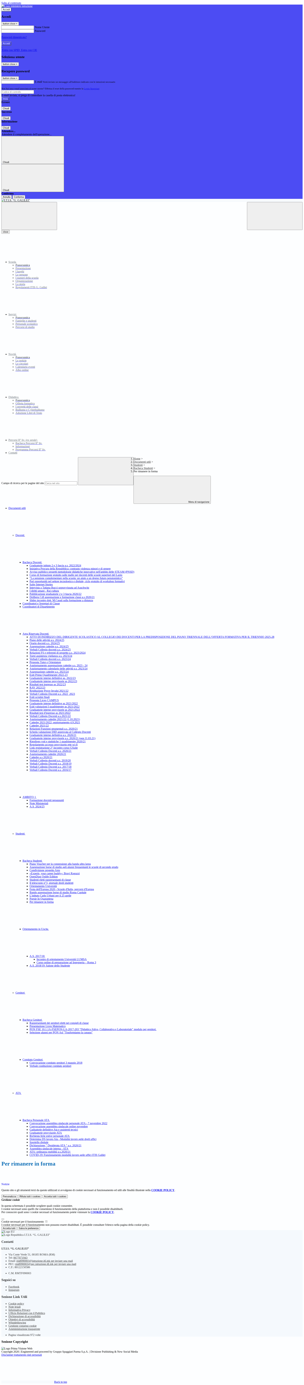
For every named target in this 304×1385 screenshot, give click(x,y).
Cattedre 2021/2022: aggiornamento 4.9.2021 (55, 722)
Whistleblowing (17, 1322)
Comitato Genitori (33, 1059)
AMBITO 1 (30, 797)
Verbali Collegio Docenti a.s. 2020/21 (50, 750)
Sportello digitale (39, 1142)
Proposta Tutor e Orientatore (45, 662)
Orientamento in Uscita (36, 928)
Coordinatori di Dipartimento (39, 606)
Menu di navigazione (198, 502)
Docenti (20, 535)
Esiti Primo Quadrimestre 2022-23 (49, 674)
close (5, 232)
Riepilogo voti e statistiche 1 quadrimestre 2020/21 (58, 741)
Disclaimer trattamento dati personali (21, 1354)
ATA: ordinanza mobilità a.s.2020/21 (50, 1151)
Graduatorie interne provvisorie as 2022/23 (53, 681)
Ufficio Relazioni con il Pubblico (26, 1313)
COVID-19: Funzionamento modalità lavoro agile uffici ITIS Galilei (67, 1154)
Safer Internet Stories (41, 584)
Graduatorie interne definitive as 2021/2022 (54, 703)
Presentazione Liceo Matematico (48, 1026)
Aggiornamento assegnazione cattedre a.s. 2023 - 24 (58, 665)
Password (40, 30)
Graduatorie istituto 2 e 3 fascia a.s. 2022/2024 (55, 565)
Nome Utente (42, 27)
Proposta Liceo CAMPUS (44, 700)
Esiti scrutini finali (40, 697)
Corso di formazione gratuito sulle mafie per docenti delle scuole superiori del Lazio (76, 574)
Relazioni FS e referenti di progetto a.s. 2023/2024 (58, 652)
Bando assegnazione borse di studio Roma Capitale (58, 892)
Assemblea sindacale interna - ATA (49, 1148)
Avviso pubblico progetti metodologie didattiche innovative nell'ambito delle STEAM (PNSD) (82, 571)
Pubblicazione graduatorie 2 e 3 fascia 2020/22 (55, 593)
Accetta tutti (55, 1196)
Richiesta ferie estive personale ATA (50, 1135)
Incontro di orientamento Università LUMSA (62, 959)
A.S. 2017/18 (37, 956)
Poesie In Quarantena (41, 898)
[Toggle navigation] (29, 216)
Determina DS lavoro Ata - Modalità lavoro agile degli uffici (63, 1139)
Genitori (20, 992)
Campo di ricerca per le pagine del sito (22, 483)
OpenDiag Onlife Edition (44, 876)
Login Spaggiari (91, 88)
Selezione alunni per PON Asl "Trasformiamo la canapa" (61, 1032)
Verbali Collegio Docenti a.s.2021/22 (50, 716)
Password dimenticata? (14, 37)
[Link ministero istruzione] (17, 6)
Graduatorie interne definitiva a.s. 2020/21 (53, 735)
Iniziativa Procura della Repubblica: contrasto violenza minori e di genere (70, 568)
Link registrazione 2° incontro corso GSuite (54, 747)
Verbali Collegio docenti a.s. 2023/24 (50, 659)
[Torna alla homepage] (152, 200)
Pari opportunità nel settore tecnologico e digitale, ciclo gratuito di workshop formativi (77, 581)
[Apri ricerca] (275, 216)
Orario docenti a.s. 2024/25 (45, 643)
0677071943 (20, 1257)
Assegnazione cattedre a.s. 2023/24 (49, 671)
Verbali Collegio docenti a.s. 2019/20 (50, 760)
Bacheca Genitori (33, 1019)
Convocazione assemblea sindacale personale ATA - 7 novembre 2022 (68, 1123)
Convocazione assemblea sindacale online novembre (59, 1126)
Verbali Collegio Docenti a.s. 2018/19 (50, 763)
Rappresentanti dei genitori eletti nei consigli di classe (59, 1022)
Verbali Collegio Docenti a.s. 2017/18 (50, 766)
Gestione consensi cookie (22, 1325)
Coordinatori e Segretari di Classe (41, 603)
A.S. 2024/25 (37, 806)
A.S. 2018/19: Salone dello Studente (50, 965)
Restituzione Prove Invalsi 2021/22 (49, 690)
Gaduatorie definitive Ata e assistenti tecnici (54, 1129)
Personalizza (9, 1196)
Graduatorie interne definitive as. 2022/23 (53, 678)
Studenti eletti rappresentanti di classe (50, 879)
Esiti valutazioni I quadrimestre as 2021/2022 (55, 706)
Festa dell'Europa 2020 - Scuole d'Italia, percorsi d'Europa (62, 889)
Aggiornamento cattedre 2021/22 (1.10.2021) (55, 719)
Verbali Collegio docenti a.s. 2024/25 (50, 649)
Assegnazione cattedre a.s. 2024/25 (49, 646)
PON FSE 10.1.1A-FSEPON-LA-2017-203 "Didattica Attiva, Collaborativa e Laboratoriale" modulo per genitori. (93, 1029)
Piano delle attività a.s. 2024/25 (47, 640)
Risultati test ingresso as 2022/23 (48, 684)
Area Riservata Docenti (36, 633)
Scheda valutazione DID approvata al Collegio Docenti (60, 731)
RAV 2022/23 (37, 687)
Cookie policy (16, 1303)
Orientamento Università (43, 886)
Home (137, 458)
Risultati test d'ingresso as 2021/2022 (50, 712)
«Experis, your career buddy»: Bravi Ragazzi (55, 873)
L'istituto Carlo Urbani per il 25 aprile (50, 895)
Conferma (19, 197)
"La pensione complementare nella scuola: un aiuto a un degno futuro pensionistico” (76, 578)
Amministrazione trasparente (24, 1328)
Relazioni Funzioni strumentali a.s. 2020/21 (54, 728)
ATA (18, 1092)
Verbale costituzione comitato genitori (50, 1065)
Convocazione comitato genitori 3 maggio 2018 (56, 1062)
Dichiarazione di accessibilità (24, 1316)
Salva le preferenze (29, 1228)
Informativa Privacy (19, 1309)
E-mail (38, 81)
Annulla (6, 197)
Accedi (6, 9)
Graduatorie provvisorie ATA (46, 1132)
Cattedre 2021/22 (39, 725)
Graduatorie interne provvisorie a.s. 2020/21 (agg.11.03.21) (62, 738)
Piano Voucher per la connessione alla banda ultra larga (60, 863)
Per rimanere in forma (42, 901)
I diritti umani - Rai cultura (44, 590)
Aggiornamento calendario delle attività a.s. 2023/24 (58, 668)
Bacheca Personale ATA (36, 1120)
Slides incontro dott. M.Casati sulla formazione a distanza (61, 600)
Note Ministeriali (39, 803)
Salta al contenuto (11, 2)
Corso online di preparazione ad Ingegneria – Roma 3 (66, 962)
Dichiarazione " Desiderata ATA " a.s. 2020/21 (55, 1145)
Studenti (138, 464)
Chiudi (6, 108)
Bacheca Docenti (32, 562)
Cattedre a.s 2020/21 (41, 757)
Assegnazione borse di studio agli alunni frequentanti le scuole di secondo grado (74, 867)
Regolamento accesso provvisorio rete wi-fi (54, 744)
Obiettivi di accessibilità (21, 1319)
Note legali (14, 1306)
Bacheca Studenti (143, 468)
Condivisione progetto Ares (45, 870)
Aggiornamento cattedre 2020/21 (48, 754)
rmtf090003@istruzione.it (44, 1260)
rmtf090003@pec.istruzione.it (45, 1264)
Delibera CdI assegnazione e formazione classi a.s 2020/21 (62, 597)
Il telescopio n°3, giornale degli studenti (51, 882)
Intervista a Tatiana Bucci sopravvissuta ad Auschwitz (59, 587)
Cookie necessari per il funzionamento (23, 1221)
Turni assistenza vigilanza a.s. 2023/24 (51, 655)
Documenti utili (142, 461)
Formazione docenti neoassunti (47, 800)
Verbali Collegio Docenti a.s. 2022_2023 (52, 693)
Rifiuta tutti (30, 1196)
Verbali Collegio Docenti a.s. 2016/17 (50, 769)
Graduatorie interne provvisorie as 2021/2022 (55, 709)
